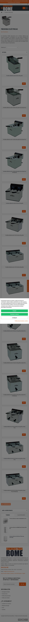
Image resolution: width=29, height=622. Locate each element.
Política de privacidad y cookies (21, 321)
